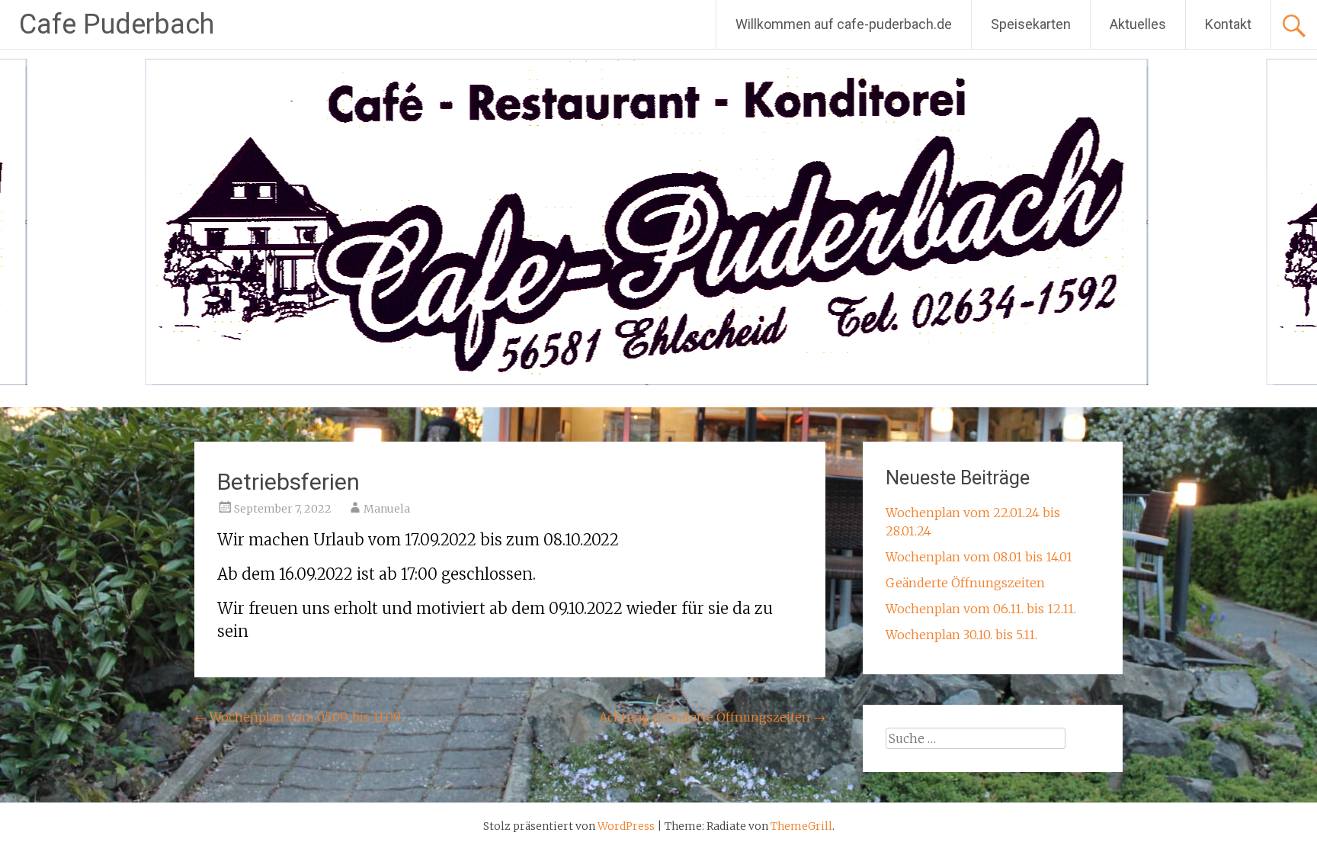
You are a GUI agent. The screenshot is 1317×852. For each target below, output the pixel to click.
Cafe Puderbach (116, 24)
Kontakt (1228, 24)
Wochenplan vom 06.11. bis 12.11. (981, 608)
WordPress (626, 826)
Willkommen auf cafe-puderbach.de (843, 24)
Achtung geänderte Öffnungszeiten (712, 717)
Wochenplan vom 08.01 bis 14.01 (979, 556)
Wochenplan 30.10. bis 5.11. (961, 634)
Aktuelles (1138, 24)
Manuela (387, 509)
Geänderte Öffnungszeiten (965, 582)
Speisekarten (1031, 24)
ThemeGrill (801, 826)
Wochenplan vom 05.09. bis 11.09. (298, 717)
